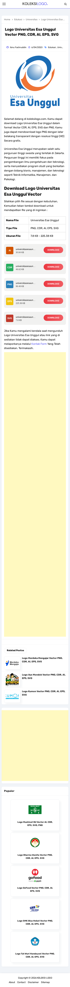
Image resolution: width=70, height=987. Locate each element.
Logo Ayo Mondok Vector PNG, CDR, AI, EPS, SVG (44, 676)
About (12, 982)
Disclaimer (33, 982)
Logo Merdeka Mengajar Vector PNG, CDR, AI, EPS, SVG (42, 660)
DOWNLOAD (53, 250)
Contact (21, 982)
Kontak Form (39, 343)
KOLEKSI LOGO (44, 977)
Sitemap (45, 982)
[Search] (65, 4)
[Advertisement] (35, 494)
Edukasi (52, 47)
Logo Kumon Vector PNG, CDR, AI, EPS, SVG (43, 693)
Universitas (63, 47)
